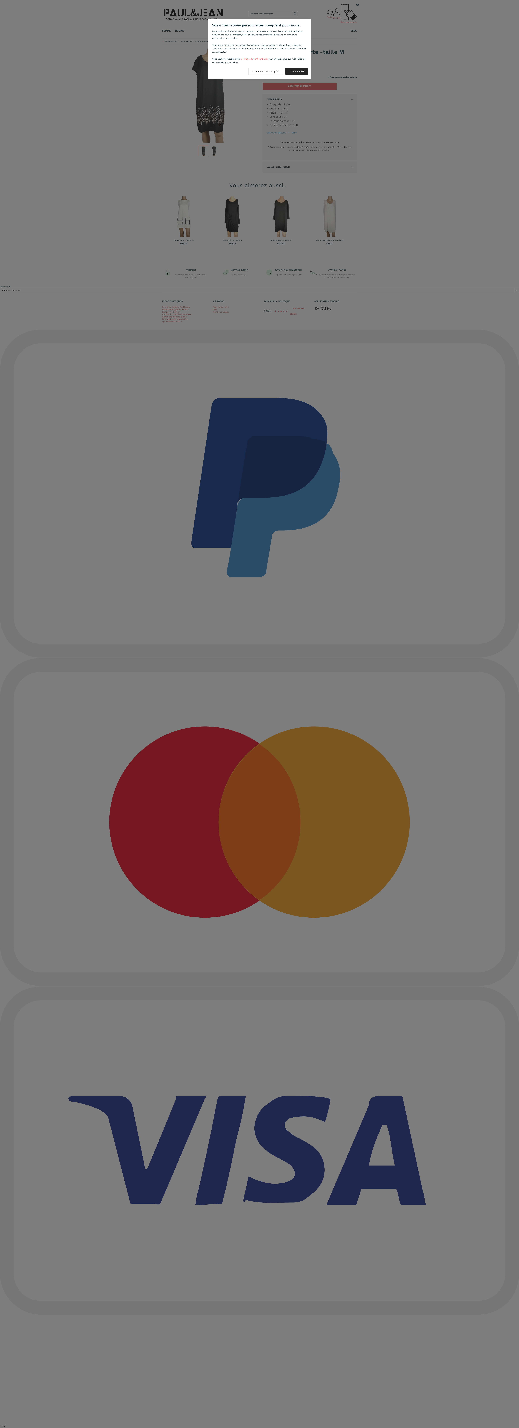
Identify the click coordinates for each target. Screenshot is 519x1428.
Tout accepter (297, 71)
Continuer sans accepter (266, 71)
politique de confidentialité (254, 59)
